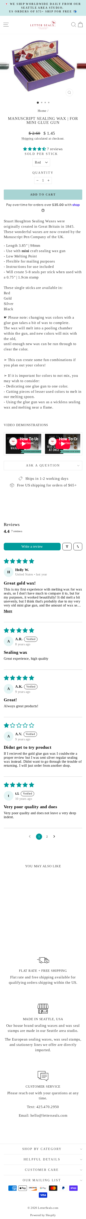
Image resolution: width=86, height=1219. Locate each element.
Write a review (32, 546)
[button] (35, 149)
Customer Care (42, 1170)
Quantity (42, 172)
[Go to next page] (55, 837)
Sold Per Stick (41, 154)
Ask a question (43, 465)
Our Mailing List (42, 1180)
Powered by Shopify (43, 1215)
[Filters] (67, 546)
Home (42, 111)
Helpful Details (42, 1159)
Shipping (27, 138)
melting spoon (22, 397)
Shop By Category (42, 1149)
